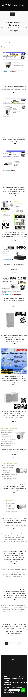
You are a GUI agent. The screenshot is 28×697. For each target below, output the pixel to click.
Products (7, 31)
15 (5, 43)
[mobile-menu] (25, 5)
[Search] (12, 14)
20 (7, 43)
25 (9, 43)
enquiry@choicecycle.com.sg (14, 682)
